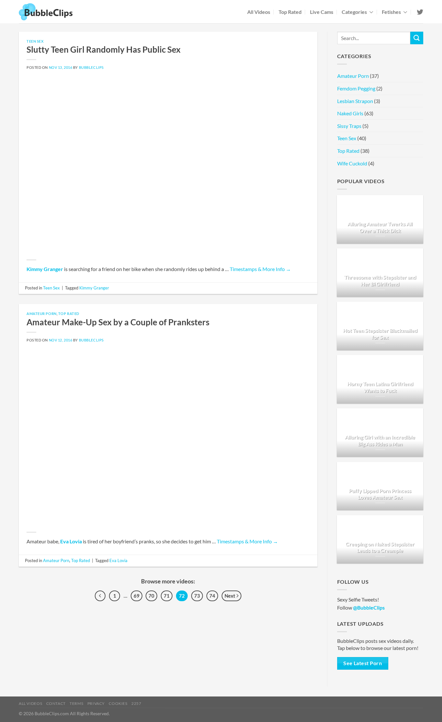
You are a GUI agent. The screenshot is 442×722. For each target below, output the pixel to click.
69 (136, 596)
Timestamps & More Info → (260, 269)
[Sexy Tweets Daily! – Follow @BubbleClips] (419, 12)
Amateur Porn (42, 313)
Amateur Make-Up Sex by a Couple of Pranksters (118, 322)
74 (212, 596)
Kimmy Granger (45, 269)
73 (197, 596)
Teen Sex (35, 41)
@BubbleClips (369, 607)
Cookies (118, 703)
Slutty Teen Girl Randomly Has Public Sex (104, 49)
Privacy (96, 703)
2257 (136, 703)
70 (151, 596)
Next (230, 596)
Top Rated (290, 12)
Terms (76, 703)
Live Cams (321, 12)
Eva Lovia (71, 541)
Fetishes (391, 12)
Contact (56, 703)
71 (167, 596)
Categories (354, 12)
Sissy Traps (349, 126)
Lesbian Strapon (355, 101)
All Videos (258, 12)
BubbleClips (91, 67)
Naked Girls (350, 113)
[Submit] (416, 38)
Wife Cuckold (352, 163)
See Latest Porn (362, 663)
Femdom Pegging (356, 88)
